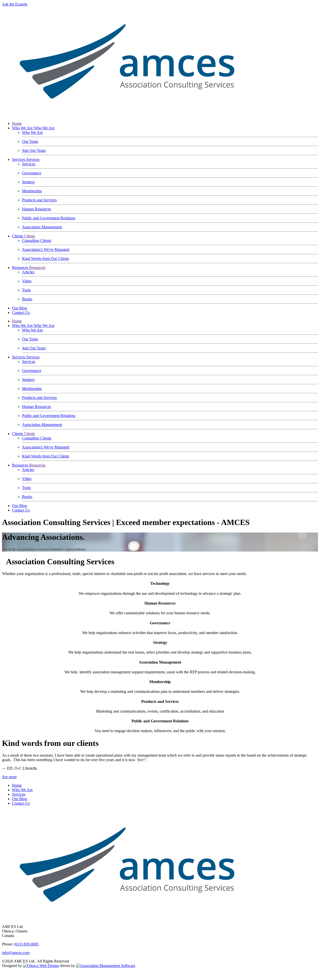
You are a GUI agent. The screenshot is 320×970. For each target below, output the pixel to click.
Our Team (30, 141)
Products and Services (39, 200)
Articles (28, 272)
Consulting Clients (36, 240)
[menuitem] (17, 785)
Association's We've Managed (45, 249)
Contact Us (21, 312)
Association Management (42, 227)
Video (27, 281)
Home (17, 123)
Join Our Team (34, 150)
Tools (26, 290)
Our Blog (19, 308)
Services (19, 159)
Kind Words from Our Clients (45, 258)
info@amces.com (16, 952)
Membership (32, 191)
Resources (20, 267)
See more (9, 777)
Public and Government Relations (48, 218)
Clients (18, 236)
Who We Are (23, 128)
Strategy (28, 182)
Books (27, 299)
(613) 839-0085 (26, 944)
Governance (31, 173)
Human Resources (36, 209)
